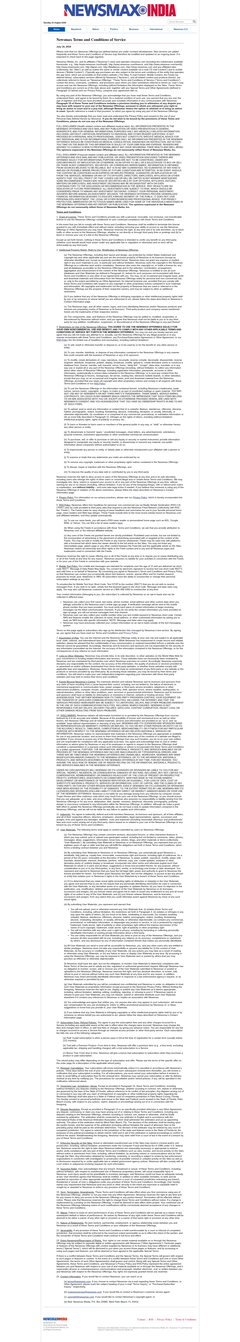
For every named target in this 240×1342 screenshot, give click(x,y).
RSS (151, 1319)
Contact (141, 1319)
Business (133, 29)
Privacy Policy (130, 633)
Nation (95, 29)
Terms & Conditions (185, 1319)
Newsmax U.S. (181, 29)
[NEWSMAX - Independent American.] (120, 10)
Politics (114, 29)
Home (56, 29)
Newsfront (76, 29)
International (156, 29)
